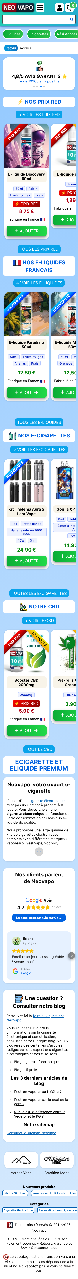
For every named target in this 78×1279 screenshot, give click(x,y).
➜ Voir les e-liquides (39, 282)
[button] (34, 86)
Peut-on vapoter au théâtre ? (38, 1091)
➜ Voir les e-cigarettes (39, 449)
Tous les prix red (39, 249)
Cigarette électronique (18, 1210)
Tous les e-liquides (39, 422)
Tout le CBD (39, 749)
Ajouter (29, 231)
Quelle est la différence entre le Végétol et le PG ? (39, 1114)
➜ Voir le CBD (39, 620)
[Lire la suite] (39, 851)
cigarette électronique (46, 800)
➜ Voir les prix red (39, 114)
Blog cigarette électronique (36, 1062)
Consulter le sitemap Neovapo (31, 1133)
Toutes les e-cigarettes (39, 593)
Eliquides (13, 34)
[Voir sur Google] (16, 941)
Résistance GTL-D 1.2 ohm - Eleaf (54, 1193)
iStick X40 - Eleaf (15, 1193)
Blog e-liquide (25, 1070)
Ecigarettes (38, 34)
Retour (10, 48)
